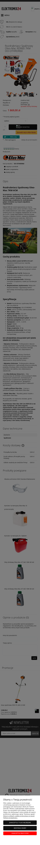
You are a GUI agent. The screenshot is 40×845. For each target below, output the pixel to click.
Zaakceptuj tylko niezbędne (20, 822)
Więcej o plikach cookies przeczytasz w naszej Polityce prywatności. (19, 817)
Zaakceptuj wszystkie (20, 833)
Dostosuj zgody (20, 828)
